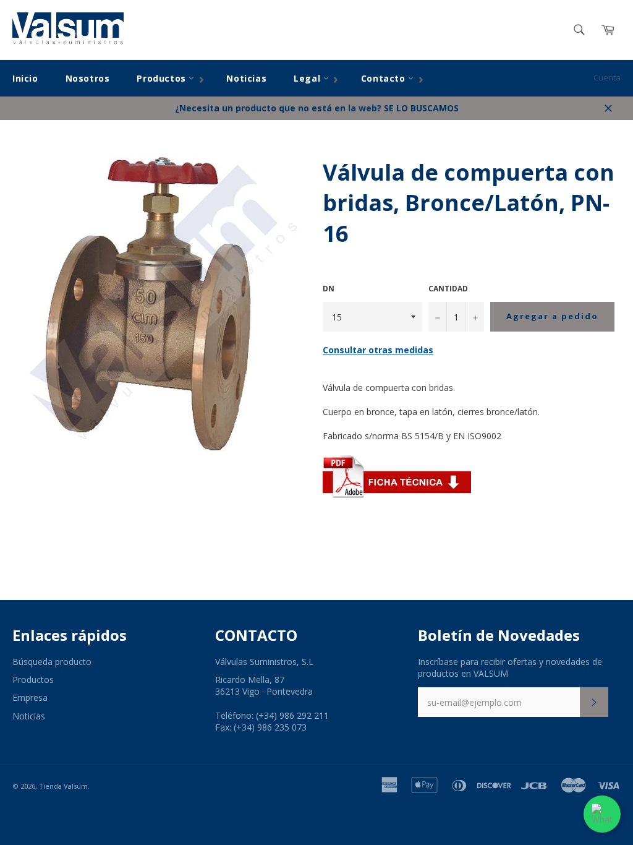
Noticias (246, 78)
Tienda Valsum (63, 786)
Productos (163, 78)
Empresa (30, 697)
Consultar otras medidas (378, 350)
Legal (308, 78)
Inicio (25, 78)
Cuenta (607, 77)
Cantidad (448, 289)
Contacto (384, 78)
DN (328, 289)
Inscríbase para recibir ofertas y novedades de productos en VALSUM (510, 667)
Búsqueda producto (51, 661)
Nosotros (88, 78)
